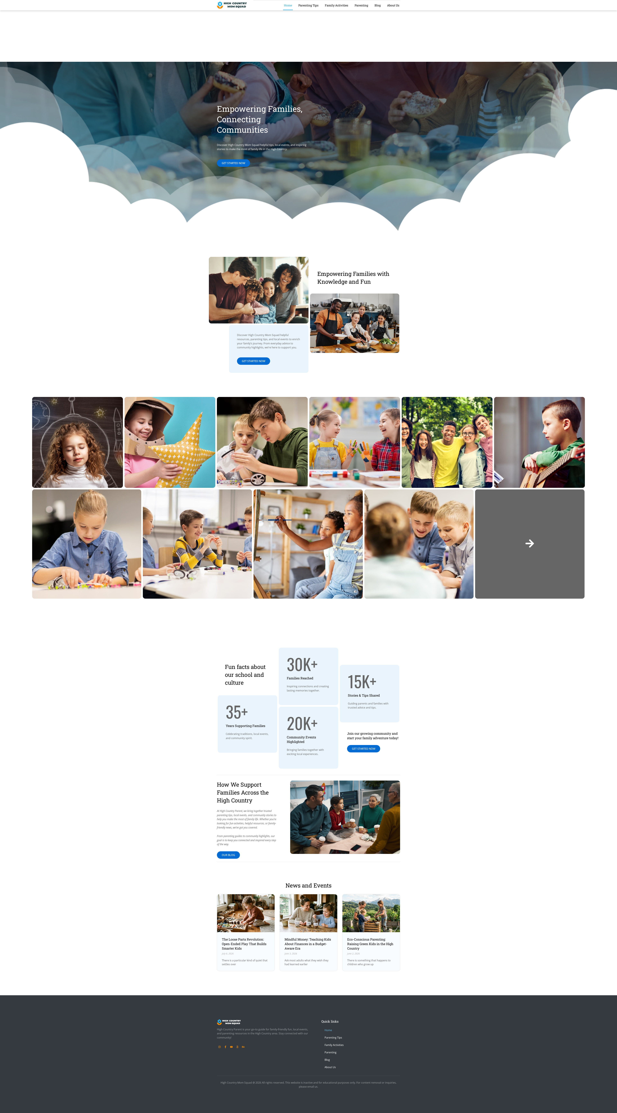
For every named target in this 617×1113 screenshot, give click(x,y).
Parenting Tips (308, 5)
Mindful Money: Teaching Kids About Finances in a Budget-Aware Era (308, 943)
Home (288, 5)
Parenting (361, 5)
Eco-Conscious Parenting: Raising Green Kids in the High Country (370, 943)
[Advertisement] (308, 37)
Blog (378, 5)
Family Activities (336, 5)
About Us (393, 5)
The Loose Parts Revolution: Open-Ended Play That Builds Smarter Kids (244, 943)
